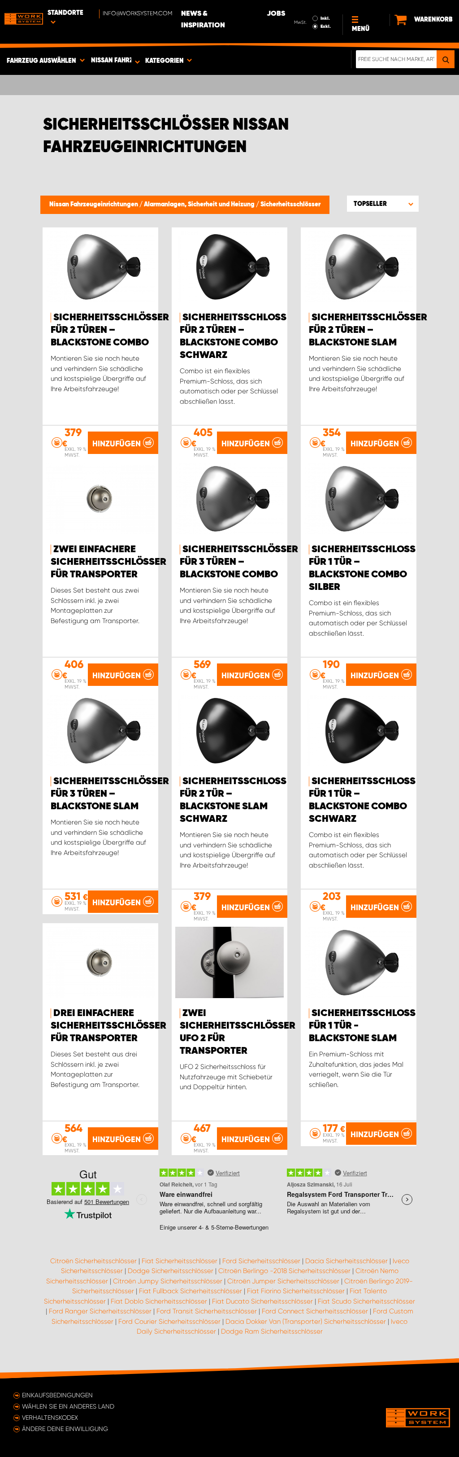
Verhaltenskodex (50, 1417)
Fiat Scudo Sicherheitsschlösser (366, 1301)
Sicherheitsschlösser (290, 204)
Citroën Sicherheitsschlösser (93, 1261)
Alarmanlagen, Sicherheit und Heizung (200, 204)
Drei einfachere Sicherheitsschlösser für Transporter (108, 1025)
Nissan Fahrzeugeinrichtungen (94, 204)
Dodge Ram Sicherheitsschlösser (272, 1331)
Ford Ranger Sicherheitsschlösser (100, 1311)
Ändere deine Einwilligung (65, 1428)
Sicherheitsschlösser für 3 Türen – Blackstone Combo (239, 562)
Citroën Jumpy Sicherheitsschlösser (167, 1281)
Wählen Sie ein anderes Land (68, 1406)
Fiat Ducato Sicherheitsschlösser (262, 1301)
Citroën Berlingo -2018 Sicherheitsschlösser (284, 1271)
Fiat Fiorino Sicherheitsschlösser (296, 1291)
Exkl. (325, 26)
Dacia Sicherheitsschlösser (346, 1261)
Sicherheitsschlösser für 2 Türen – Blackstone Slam (368, 330)
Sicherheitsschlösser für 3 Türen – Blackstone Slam (110, 793)
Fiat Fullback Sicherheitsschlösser (190, 1291)
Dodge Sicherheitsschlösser (170, 1271)
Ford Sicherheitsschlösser (261, 1261)
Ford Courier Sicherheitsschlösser (169, 1321)
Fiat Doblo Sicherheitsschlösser (159, 1301)
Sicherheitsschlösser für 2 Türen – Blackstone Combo (110, 330)
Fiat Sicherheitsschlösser (179, 1261)
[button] (383, 204)
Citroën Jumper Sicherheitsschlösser (283, 1281)
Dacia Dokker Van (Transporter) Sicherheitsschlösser (305, 1321)
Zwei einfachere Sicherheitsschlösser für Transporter (108, 562)
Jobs (276, 13)
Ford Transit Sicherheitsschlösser (206, 1311)
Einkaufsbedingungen (57, 1395)
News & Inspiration (203, 19)
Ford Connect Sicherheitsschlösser (315, 1311)
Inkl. (325, 18)
